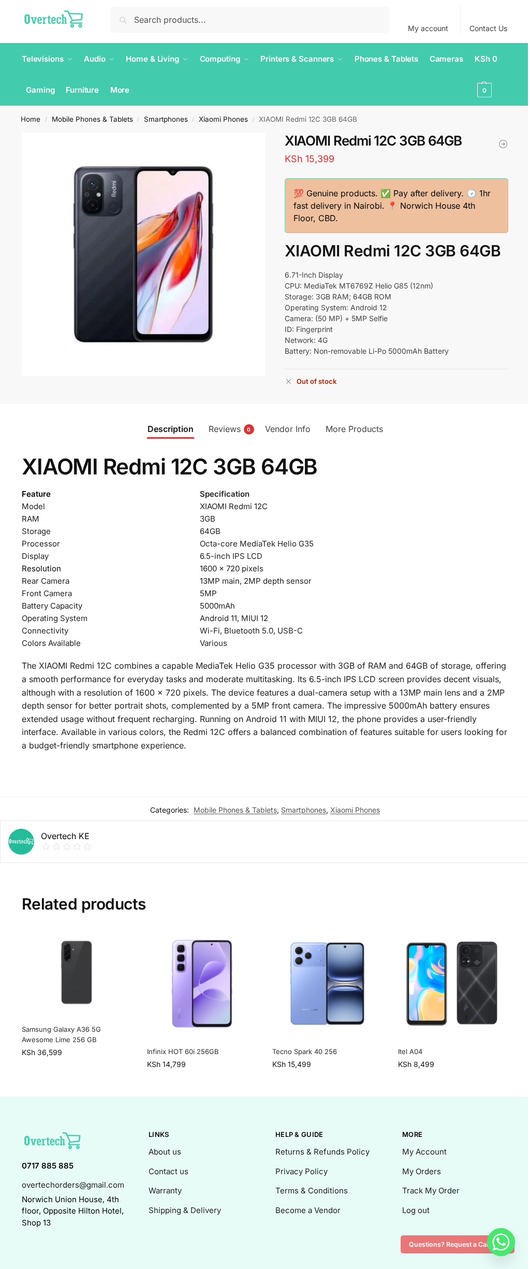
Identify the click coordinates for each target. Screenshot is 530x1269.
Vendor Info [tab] (288, 429)
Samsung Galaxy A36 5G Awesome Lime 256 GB (61, 1034)
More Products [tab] (354, 429)
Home (30, 119)
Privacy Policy (301, 1171)
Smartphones (166, 119)
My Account (424, 1152)
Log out (416, 1210)
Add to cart (77, 1074)
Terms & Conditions (311, 1190)
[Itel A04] (503, 144)
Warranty (165, 1190)
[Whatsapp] (501, 1242)
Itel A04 (410, 1051)
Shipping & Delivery (185, 1210)
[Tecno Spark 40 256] (327, 984)
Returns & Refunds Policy (322, 1152)
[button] (491, 75)
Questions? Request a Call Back (457, 1244)
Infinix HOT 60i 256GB (183, 1051)
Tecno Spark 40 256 (304, 1051)
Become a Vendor (308, 1210)
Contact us (168, 1171)
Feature (36, 494)
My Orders (421, 1171)
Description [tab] (171, 429)
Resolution (41, 568)
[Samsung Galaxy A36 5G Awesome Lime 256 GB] (76, 973)
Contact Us (488, 28)
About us (165, 1152)
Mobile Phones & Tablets (92, 119)
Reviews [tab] (230, 429)
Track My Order (431, 1190)
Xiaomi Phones (223, 119)
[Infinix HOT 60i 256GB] (202, 984)
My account (428, 28)
